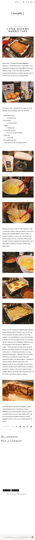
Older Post (15, 490)
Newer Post (7, 490)
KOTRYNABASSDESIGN (17, 538)
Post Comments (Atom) (20, 494)
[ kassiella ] (17, 13)
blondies (25, 63)
